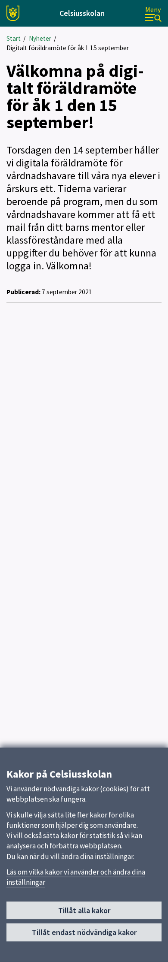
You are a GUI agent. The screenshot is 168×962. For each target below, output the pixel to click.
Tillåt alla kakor (84, 910)
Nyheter (40, 38)
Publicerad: (23, 292)
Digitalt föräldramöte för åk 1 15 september (67, 48)
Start (13, 38)
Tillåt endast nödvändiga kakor (84, 932)
